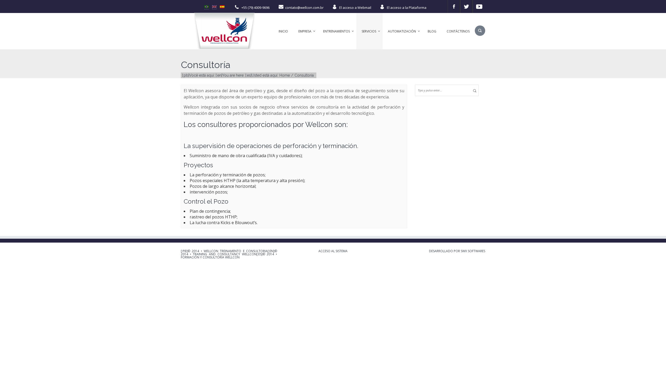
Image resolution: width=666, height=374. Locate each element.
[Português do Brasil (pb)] (206, 6)
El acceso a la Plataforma (406, 7)
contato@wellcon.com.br (304, 7)
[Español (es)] (222, 6)
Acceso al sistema (333, 251)
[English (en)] (214, 6)
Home (284, 75)
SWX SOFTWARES (473, 251)
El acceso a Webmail (355, 7)
